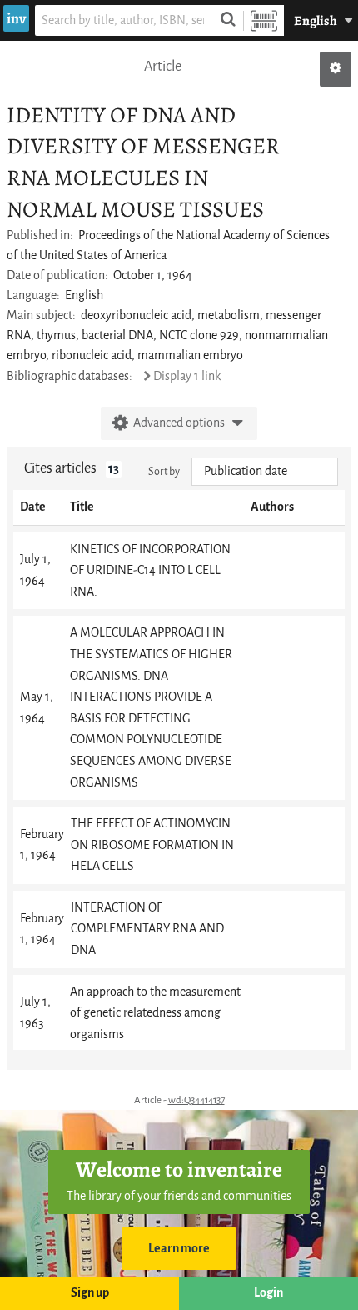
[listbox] (264, 472)
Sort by (164, 471)
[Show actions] (335, 69)
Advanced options (179, 423)
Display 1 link (187, 376)
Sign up (90, 1293)
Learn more (179, 1249)
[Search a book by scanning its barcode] (264, 20)
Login (268, 1293)
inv (16, 18)
